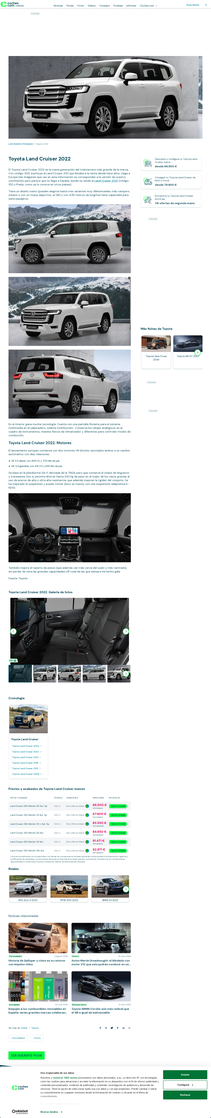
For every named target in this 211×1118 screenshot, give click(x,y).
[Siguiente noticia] (126, 889)
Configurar (183, 1084)
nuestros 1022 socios (65, 1077)
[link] (171, 163)
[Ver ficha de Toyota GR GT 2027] (188, 352)
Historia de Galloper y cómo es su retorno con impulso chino (34, 926)
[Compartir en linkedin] (123, 1028)
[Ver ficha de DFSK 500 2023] (69, 888)
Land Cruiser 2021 (106, 181)
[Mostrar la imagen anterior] (13, 631)
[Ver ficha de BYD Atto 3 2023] (28, 888)
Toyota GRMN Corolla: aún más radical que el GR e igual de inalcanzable (100, 974)
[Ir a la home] (12, 4)
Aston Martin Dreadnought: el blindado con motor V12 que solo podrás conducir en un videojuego (100, 926)
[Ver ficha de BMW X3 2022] (110, 888)
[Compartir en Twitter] (111, 1028)
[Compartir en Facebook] (117, 1028)
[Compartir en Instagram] (105, 1028)
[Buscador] (206, 5)
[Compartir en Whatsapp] (129, 1028)
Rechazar (185, 1095)
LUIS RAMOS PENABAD (21, 144)
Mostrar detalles (49, 1112)
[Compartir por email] (99, 1028)
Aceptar (185, 1074)
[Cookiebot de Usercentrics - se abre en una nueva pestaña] (20, 1112)
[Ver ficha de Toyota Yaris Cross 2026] (156, 352)
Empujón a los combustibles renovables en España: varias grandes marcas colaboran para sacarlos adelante (37, 976)
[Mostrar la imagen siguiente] (126, 631)
